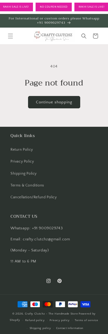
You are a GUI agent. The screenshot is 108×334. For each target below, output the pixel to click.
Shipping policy (40, 328)
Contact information (69, 328)
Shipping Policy (23, 173)
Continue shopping (54, 102)
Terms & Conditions (27, 185)
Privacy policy (60, 320)
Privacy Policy (22, 161)
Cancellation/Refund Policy (33, 197)
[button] (10, 36)
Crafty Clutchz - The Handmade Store (51, 313)
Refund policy (35, 320)
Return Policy (21, 150)
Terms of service (86, 320)
